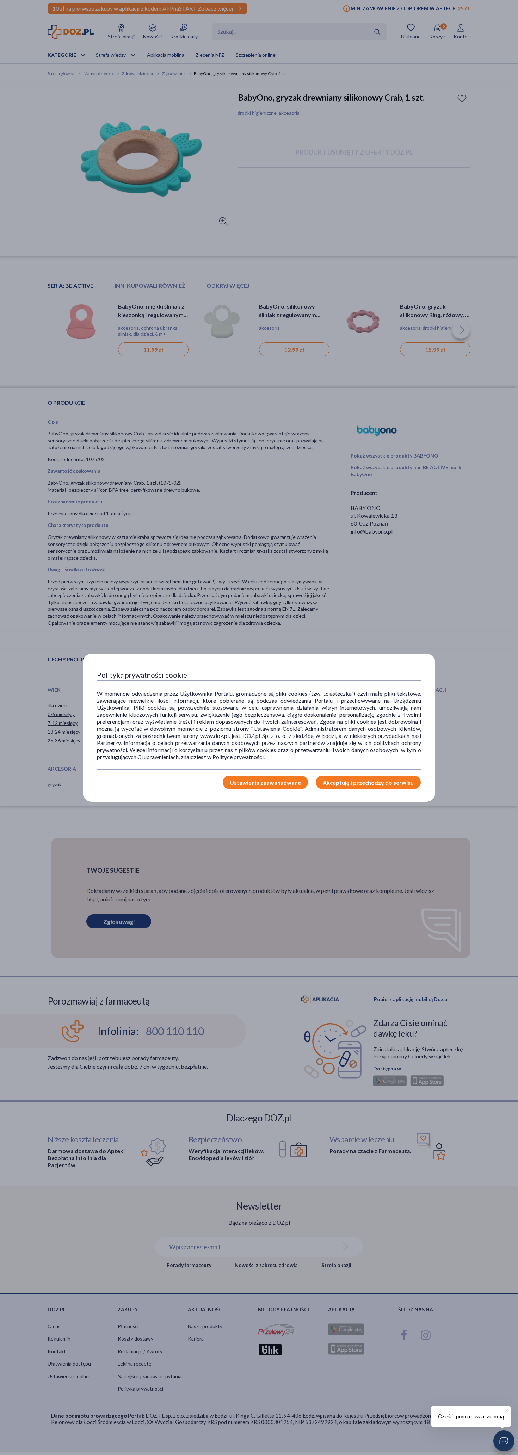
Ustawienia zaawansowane (265, 782)
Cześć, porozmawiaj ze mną (471, 1416)
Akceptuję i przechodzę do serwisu (368, 782)
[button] (503, 1440)
